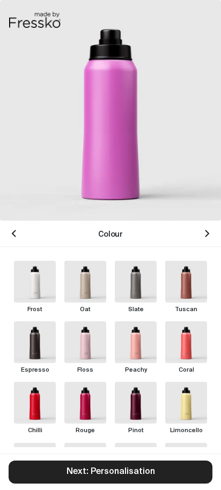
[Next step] (207, 233)
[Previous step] (14, 233)
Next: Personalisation (111, 472)
